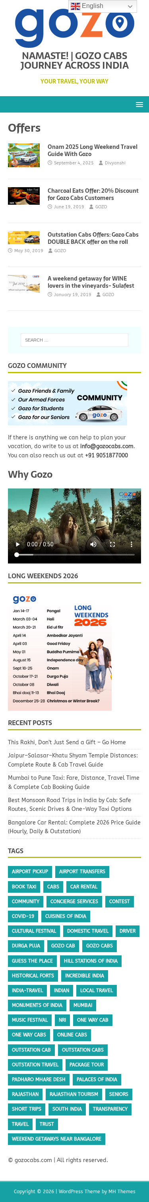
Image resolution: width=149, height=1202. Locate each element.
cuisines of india (65, 916)
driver (127, 931)
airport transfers (82, 871)
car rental (83, 887)
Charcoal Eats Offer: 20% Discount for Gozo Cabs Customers (93, 194)
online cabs (72, 1035)
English (91, 5)
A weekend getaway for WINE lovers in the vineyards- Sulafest (91, 282)
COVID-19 (23, 916)
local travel (96, 990)
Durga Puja (26, 946)
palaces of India (97, 1079)
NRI (62, 1020)
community (25, 901)
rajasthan (25, 1094)
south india (67, 1109)
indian (61, 990)
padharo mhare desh (39, 1079)
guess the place (32, 961)
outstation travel (35, 1065)
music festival (30, 1020)
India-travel (27, 990)
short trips (26, 1109)
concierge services (74, 901)
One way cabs (29, 1035)
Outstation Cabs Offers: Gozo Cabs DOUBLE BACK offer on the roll (93, 238)
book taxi (24, 887)
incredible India (84, 976)
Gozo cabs (99, 946)
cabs (53, 887)
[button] (138, 104)
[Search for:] (75, 340)
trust (47, 1124)
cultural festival (34, 931)
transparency (110, 1109)
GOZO (101, 207)
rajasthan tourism (74, 1094)
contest (119, 901)
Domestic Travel (87, 931)
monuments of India (37, 1005)
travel (20, 1124)
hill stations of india (91, 961)
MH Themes (121, 1191)
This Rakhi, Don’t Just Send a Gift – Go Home (67, 742)
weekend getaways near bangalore (56, 1139)
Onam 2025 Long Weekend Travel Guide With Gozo (92, 150)
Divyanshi (115, 163)
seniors (118, 1094)
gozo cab (63, 946)
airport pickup (30, 871)
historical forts (33, 976)
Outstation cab (31, 1050)
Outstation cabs (83, 1050)
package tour (87, 1065)
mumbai (83, 1005)
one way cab (92, 1020)
